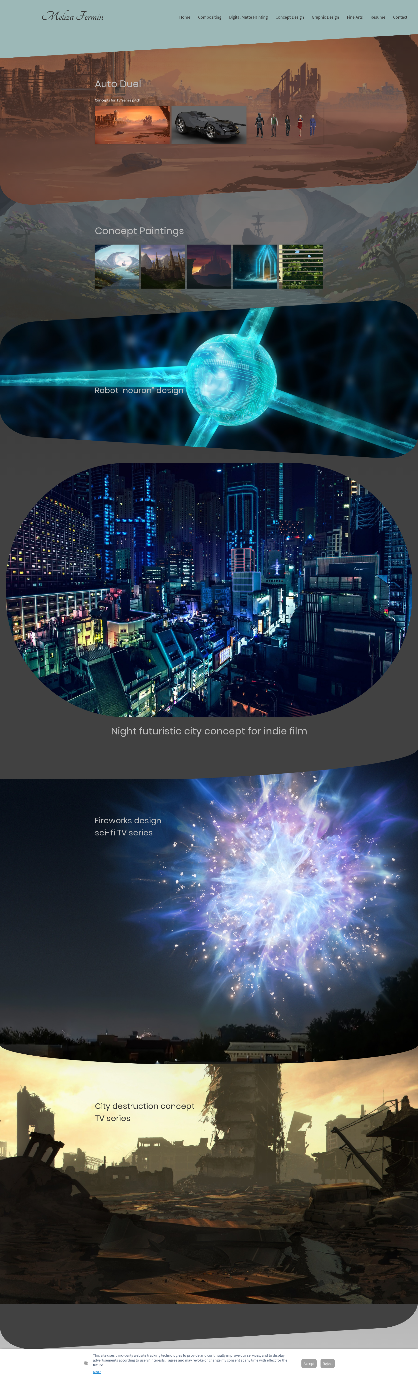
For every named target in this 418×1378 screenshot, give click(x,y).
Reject (328, 1363)
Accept (309, 1363)
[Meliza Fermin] (72, 28)
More (97, 1371)
